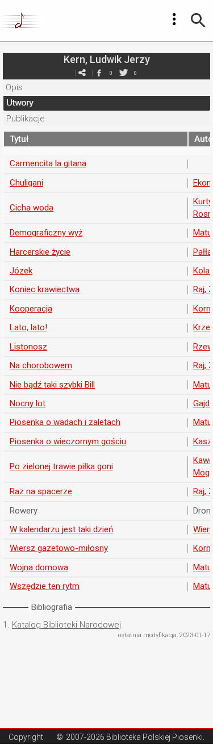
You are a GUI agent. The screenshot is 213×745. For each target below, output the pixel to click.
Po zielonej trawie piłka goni (61, 466)
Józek (21, 271)
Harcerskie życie (40, 252)
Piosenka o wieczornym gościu (68, 441)
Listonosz (28, 347)
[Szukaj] (198, 20)
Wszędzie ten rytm (45, 586)
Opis (14, 87)
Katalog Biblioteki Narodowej (66, 625)
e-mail (82, 72)
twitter (124, 72)
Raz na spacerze (41, 491)
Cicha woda (31, 208)
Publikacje (25, 118)
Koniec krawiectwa (45, 289)
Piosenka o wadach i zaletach (65, 422)
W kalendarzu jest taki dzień (61, 529)
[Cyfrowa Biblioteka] (22, 20)
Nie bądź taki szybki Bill (52, 385)
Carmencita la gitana (48, 163)
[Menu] (174, 19)
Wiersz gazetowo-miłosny (59, 548)
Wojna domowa (39, 567)
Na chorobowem (41, 365)
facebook (99, 72)
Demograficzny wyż (46, 233)
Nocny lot (27, 403)
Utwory (19, 103)
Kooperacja (31, 309)
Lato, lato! (28, 327)
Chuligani (26, 183)
